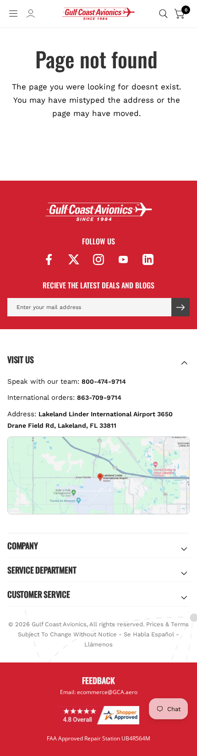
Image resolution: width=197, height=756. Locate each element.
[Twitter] (73, 259)
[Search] (163, 14)
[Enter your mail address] (180, 307)
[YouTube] (123, 259)
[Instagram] (98, 259)
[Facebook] (49, 259)
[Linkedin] (147, 259)
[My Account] (30, 13)
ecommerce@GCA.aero (107, 691)
